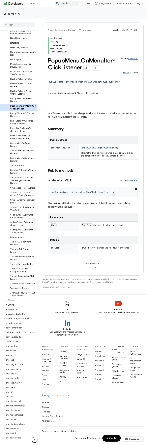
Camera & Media (64, 371)
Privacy (63, 376)
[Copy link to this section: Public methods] (76, 171)
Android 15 (100, 360)
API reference (12, 14)
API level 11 (133, 58)
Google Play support (134, 368)
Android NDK (118, 382)
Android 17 (100, 351)
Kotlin (126, 72)
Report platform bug (135, 352)
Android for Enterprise (47, 360)
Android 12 (100, 374)
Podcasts (46, 384)
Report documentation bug (136, 360)
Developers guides (117, 365)
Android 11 (99, 379)
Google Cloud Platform (52, 416)
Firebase (46, 411)
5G (61, 381)
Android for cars (82, 371)
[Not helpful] (135, 30)
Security (46, 366)
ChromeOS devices (82, 364)
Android (46, 354)
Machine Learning (64, 357)
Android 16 (100, 356)
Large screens (83, 354)
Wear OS (81, 359)
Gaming (63, 351)
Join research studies (135, 375)
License (55, 431)
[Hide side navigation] (34, 440)
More (32, 3)
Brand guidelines (69, 431)
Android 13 (99, 370)
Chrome (45, 407)
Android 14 (100, 365)
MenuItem (106, 147)
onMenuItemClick (91, 147)
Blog (44, 379)
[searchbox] (19, 25)
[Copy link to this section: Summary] (66, 129)
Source (45, 370)
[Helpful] (131, 30)
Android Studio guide (119, 358)
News (44, 375)
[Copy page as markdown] (94, 67)
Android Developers (56, 30)
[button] (18, 300)
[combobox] (69, 3)
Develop (71, 30)
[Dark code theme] (136, 189)
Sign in (140, 3)
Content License (122, 279)
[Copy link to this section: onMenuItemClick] (74, 180)
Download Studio (116, 376)
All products (48, 421)
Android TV (82, 377)
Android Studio (124, 3)
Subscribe (111, 438)
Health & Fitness (63, 364)
